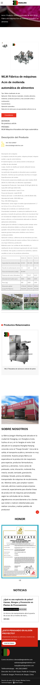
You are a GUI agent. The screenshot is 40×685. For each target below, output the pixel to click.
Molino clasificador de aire (23, 15)
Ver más (8, 619)
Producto (10, 15)
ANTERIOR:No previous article (8, 122)
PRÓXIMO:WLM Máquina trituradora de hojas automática (19, 128)
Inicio (3, 15)
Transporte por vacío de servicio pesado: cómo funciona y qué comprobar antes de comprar (19, 602)
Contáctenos (9, 643)
